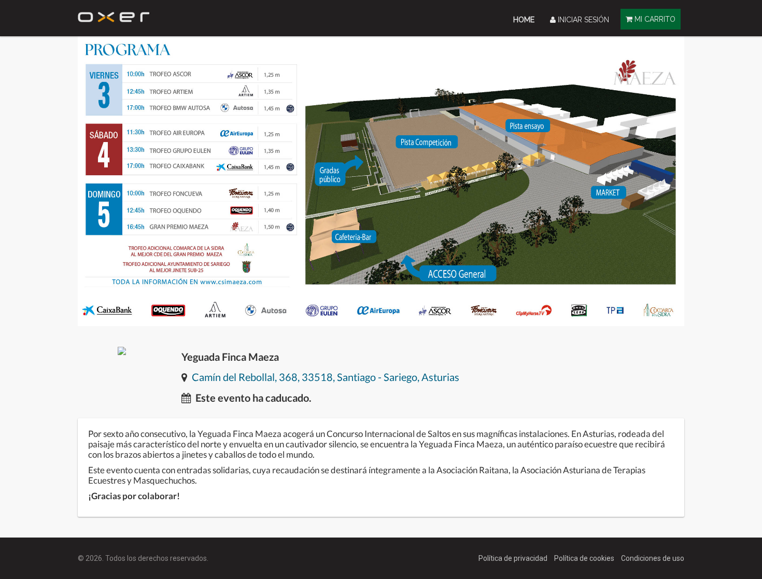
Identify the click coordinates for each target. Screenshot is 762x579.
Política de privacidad (513, 558)
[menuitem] (523, 19)
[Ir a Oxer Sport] (113, 14)
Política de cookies (585, 558)
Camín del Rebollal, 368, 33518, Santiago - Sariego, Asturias (325, 377)
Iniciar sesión (582, 20)
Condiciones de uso (652, 558)
